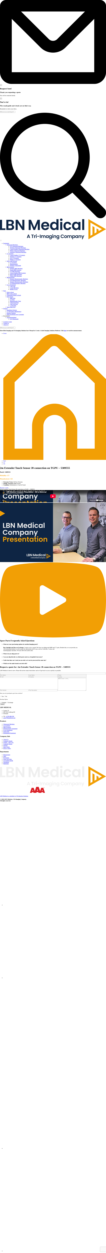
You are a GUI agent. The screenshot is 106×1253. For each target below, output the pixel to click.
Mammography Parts (15, 301)
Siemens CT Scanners (15, 256)
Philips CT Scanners (15, 259)
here (65, 330)
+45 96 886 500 (10, 716)
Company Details (7, 741)
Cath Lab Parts (14, 304)
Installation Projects (12, 310)
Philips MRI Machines (16, 276)
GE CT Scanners (14, 258)
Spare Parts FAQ (11, 307)
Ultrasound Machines (12, 245)
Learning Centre (7, 321)
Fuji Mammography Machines (18, 280)
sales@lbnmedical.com (9, 718)
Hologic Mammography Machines (19, 279)
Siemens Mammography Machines (19, 282)
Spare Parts (6, 731)
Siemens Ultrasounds (15, 265)
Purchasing (6, 757)
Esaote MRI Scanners (15, 270)
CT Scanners (10, 253)
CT (4, 462)
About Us (5, 324)
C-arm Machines (14, 288)
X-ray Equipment (11, 285)
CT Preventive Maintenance (14, 311)
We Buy (5, 745)
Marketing (6, 763)
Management (6, 754)
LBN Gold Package (12, 261)
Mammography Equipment (10, 728)
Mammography (14, 264)
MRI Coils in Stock (12, 293)
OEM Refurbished (11, 317)
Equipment (6, 243)
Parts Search (10, 296)
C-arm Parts (13, 305)
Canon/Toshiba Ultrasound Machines (19, 249)
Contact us (6, 323)
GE (4, 464)
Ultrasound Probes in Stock (14, 295)
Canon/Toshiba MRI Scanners (18, 273)
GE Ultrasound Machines (16, 246)
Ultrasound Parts (14, 302)
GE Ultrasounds (14, 319)
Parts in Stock (10, 292)
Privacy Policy (7, 748)
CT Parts (12, 299)
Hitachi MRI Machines (16, 274)
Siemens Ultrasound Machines (18, 247)
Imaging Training (11, 313)
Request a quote (4, 487)
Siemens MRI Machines (16, 268)
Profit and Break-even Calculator (15, 314)
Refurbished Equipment (9, 733)
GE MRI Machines (15, 271)
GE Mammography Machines (18, 283)
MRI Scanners (10, 267)
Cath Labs (12, 286)
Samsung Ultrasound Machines (18, 252)
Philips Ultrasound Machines (17, 250)
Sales (4, 756)
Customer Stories (7, 744)
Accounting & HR (8, 760)
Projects (5, 308)
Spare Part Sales (7, 759)
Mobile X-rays (14, 289)
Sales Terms (6, 747)
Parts (4, 290)
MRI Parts (12, 298)
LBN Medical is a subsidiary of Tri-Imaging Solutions (14, 796)
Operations (6, 762)
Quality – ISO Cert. (8, 742)
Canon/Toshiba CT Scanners (17, 255)
